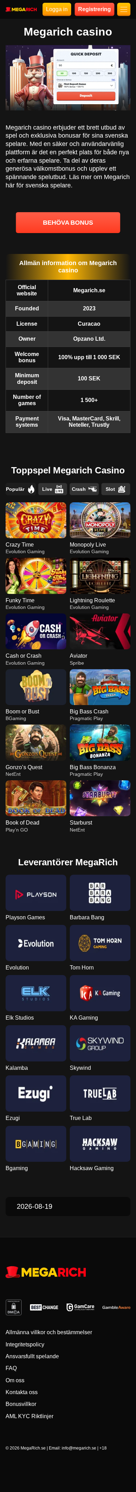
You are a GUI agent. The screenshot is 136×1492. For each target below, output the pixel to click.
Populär (15, 489)
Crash (79, 489)
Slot (110, 489)
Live (47, 489)
